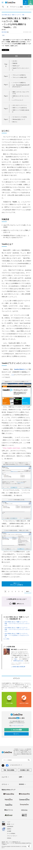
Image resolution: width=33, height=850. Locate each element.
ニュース (4, 777)
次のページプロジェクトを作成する (16, 584)
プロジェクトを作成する (19, 75)
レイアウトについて (18, 100)
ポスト (6, 50)
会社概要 (9, 831)
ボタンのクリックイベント (20, 105)
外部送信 (9, 838)
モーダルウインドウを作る (20, 117)
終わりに (15, 122)
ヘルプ (8, 821)
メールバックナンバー (17, 725)
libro (16, 659)
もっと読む (6, 639)
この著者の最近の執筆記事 (18, 666)
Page (6, 76)
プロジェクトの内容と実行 (20, 77)
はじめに (15, 61)
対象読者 (15, 63)
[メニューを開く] (2, 2)
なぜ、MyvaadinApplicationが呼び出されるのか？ (20, 85)
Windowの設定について (19, 119)
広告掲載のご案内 (24, 770)
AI (7, 7)
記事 (20, 777)
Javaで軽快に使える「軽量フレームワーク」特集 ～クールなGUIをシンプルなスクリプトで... (17, 635)
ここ (12, 375)
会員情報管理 (10, 826)
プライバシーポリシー (12, 835)
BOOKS (21, 784)
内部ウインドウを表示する (20, 107)
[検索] (3, 7)
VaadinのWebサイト (20, 369)
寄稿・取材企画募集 (9, 770)
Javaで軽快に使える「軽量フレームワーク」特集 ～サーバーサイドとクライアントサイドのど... (17, 623)
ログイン (17, 734)
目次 (16, 56)
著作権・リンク (10, 824)
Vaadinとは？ (16, 65)
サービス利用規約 (11, 833)
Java (3, 35)
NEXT (27, 591)
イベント (4, 784)
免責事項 (9, 828)
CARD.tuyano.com (18, 660)
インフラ (27, 7)
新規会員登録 (17, 729)
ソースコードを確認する (19, 82)
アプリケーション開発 (16, 7)
